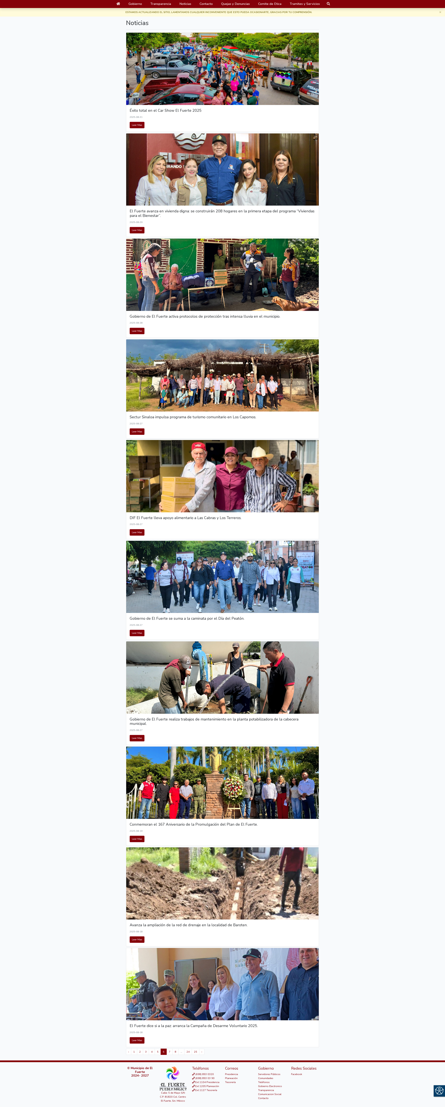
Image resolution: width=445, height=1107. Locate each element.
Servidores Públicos (269, 1074)
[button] (135, 4)
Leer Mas (137, 125)
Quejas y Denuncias (235, 4)
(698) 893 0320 (204, 1074)
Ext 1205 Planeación (207, 1086)
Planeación (231, 1078)
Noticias (185, 4)
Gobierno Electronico (270, 1086)
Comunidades (265, 1078)
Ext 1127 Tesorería (206, 1090)
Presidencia (231, 1074)
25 (195, 1051)
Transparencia (266, 1090)
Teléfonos (264, 1082)
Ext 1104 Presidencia (207, 1082)
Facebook (296, 1074)
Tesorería (230, 1082)
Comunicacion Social (269, 1094)
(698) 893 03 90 (205, 1078)
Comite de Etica (269, 4)
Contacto (206, 4)
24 (188, 1051)
